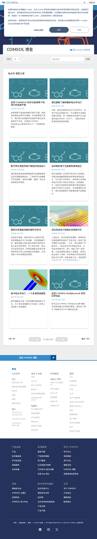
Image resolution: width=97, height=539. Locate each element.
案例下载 (41, 451)
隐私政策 (22, 523)
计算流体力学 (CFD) (36, 399)
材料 (71, 410)
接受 (59, 30)
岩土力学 (54, 393)
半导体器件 (35, 417)
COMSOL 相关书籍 (46, 469)
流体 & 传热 (36, 373)
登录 (15, 523)
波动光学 (34, 430)
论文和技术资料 (44, 465)
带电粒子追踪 (36, 426)
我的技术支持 (43, 492)
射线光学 (34, 421)
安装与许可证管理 (77, 402)
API (71, 377)
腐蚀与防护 (16, 403)
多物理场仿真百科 (71, 473)
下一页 (61, 339)
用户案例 (41, 460)
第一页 (12, 338)
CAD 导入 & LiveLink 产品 (17, 413)
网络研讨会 (16, 488)
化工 (14, 379)
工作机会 (67, 492)
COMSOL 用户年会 (20, 501)
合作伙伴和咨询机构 (46, 501)
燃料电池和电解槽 (19, 386)
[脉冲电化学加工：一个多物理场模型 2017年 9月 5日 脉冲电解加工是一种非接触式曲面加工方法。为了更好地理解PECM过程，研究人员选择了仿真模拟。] (28, 329)
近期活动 (15, 497)
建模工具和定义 (76, 406)
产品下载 (41, 510)
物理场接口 (74, 414)
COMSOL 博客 (70, 469)
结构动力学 (54, 405)
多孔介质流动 (36, 385)
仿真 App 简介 (44, 473)
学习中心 (67, 451)
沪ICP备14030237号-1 (53, 523)
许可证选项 (16, 460)
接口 (14, 409)
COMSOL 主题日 (19, 492)
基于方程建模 (75, 398)
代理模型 (73, 381)
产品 (14, 451)
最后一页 (85, 338)
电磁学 (34, 405)
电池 (13, 395)
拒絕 (79, 30)
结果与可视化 (75, 431)
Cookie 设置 (38, 523)
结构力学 (54, 401)
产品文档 (41, 506)
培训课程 (67, 456)
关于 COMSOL (70, 488)
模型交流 (67, 465)
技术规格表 (16, 456)
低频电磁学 (35, 413)
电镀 (13, 399)
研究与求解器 (75, 423)
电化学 (14, 391)
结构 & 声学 (55, 379)
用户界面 (73, 418)
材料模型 (54, 397)
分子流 (33, 381)
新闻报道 (67, 497)
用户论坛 (67, 460)
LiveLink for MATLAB (16, 424)
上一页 (35, 339)
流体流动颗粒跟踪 (38, 393)
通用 (72, 373)
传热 (33, 377)
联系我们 (67, 501)
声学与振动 (54, 389)
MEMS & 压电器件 (56, 383)
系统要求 (15, 465)
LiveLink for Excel (19, 419)
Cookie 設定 (38, 30)
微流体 (33, 389)
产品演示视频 (43, 456)
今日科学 (16, 373)
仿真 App (73, 385)
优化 (71, 389)
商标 (29, 523)
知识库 (40, 497)
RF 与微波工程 (36, 409)
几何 (71, 393)
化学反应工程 (17, 382)
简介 (71, 427)
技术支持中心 (43, 488)
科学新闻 (54, 373)
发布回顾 (15, 469)
